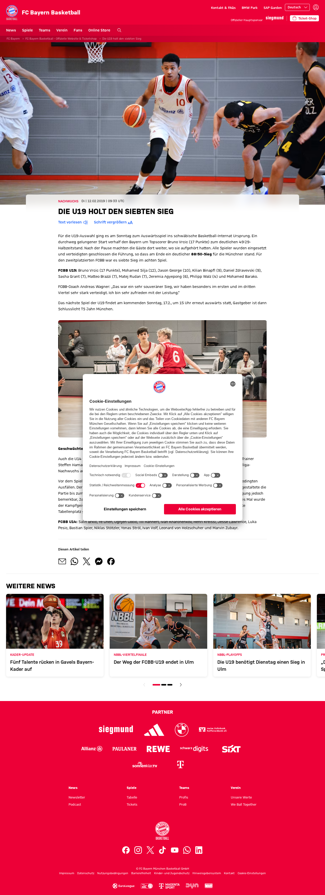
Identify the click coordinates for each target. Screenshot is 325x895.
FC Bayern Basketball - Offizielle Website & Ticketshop (61, 38)
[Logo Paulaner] (124, 749)
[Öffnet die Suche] (119, 30)
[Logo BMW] (182, 730)
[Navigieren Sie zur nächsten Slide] (181, 685)
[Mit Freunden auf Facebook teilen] (111, 561)
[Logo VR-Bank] (213, 730)
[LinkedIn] (199, 850)
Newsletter (77, 797)
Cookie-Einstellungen (252, 873)
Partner (162, 711)
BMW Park (249, 7)
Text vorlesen (70, 222)
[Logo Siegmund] (116, 730)
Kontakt (229, 873)
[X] (150, 850)
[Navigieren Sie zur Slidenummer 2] (163, 685)
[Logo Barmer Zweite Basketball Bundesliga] (209, 886)
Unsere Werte (241, 797)
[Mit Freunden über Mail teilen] (62, 561)
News (11, 30)
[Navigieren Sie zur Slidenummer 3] (169, 685)
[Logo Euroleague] (123, 886)
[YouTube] (175, 850)
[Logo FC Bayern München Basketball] (162, 831)
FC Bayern (13, 38)
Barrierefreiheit (141, 873)
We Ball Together (243, 804)
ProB (182, 804)
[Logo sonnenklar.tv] (144, 764)
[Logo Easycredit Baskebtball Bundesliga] (147, 886)
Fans (78, 30)
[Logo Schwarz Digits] (194, 749)
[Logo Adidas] (154, 730)
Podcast (75, 804)
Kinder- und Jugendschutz (171, 873)
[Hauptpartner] (275, 18)
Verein (62, 30)
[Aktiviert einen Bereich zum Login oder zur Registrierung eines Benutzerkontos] (316, 7)
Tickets (132, 804)
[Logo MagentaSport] (169, 886)
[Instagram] (138, 850)
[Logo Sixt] (231, 749)
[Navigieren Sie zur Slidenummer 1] (156, 685)
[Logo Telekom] (180, 764)
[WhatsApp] (187, 850)
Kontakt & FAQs (223, 7)
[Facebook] (126, 850)
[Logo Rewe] (158, 749)
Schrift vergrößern (110, 222)
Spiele (27, 30)
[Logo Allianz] (91, 749)
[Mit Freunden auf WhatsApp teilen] (74, 561)
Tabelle (132, 797)
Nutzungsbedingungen (112, 873)
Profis (183, 797)
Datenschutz (85, 873)
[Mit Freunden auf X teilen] (87, 561)
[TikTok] (162, 850)
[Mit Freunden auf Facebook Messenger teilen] (99, 561)
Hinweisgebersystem (206, 873)
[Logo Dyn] (192, 886)
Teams (44, 30)
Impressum (66, 873)
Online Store (99, 30)
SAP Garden (273, 7)
